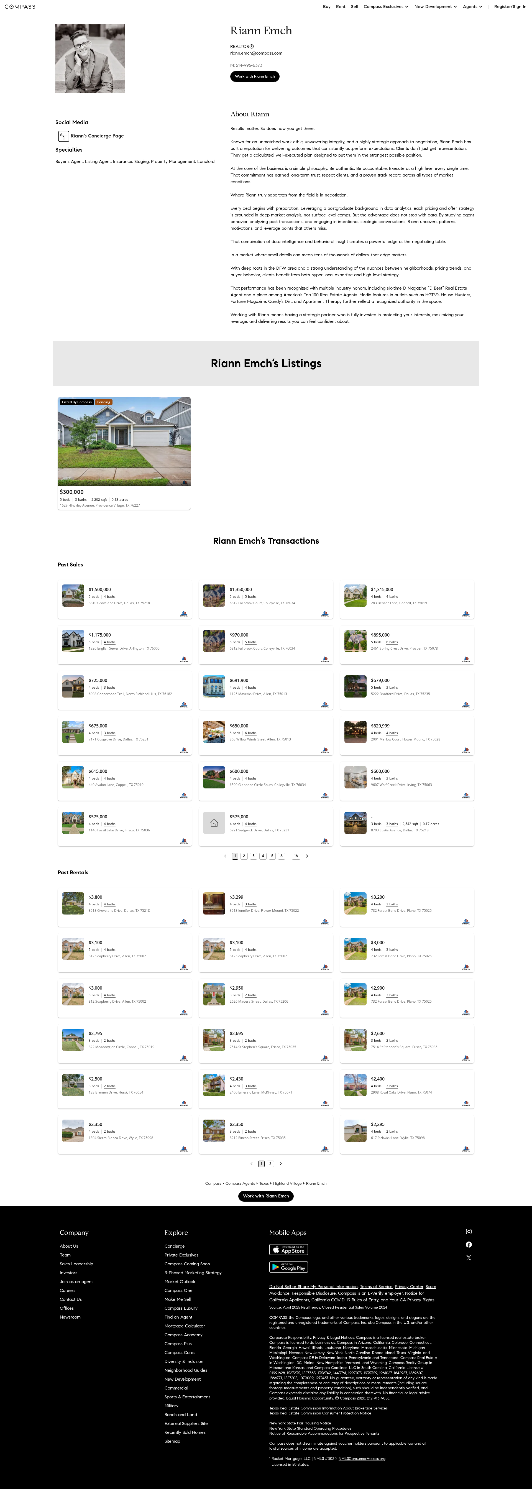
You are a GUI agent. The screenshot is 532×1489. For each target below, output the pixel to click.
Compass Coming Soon (187, 1263)
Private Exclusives (181, 1255)
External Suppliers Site (186, 1423)
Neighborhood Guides (186, 1370)
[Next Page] (307, 856)
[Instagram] (469, 1230)
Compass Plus (178, 1343)
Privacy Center (409, 1286)
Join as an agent (76, 1281)
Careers (67, 1290)
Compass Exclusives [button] (383, 6)
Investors (68, 1272)
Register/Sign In (510, 6)
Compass (213, 1183)
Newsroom (70, 1317)
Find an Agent (178, 1317)
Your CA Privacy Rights (412, 1299)
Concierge (175, 1246)
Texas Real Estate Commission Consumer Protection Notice (320, 1413)
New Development (183, 1379)
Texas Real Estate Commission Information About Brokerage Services (328, 1408)
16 (296, 856)
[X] (469, 1256)
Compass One (179, 1290)
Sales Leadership (76, 1263)
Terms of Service (376, 1286)
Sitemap (172, 1441)
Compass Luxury (181, 1308)
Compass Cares (180, 1352)
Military (171, 1405)
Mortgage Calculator (185, 1326)
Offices (67, 1308)
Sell (354, 6)
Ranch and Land (181, 1414)
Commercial (176, 1388)
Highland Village (287, 1183)
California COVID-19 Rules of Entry (344, 1299)
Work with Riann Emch (255, 76)
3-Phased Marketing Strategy (193, 1272)
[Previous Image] (64, 441)
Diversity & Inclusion (184, 1361)
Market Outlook (180, 1281)
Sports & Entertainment (187, 1396)
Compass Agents (240, 1183)
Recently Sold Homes (185, 1432)
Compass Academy (184, 1334)
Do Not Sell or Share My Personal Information (313, 1286)
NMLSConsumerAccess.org (362, 1458)
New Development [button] (433, 6)
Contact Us (71, 1299)
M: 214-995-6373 (246, 65)
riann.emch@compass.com (256, 53)
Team (65, 1255)
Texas (264, 1183)
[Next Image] (184, 441)
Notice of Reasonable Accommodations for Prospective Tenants (324, 1433)
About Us (69, 1246)
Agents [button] (470, 6)
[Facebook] (469, 1243)
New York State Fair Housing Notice (300, 1423)
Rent (341, 6)
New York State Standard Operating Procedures (310, 1428)
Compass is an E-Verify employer (370, 1293)
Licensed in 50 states (290, 1464)
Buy (327, 6)
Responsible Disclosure (314, 1293)
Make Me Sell (178, 1299)
